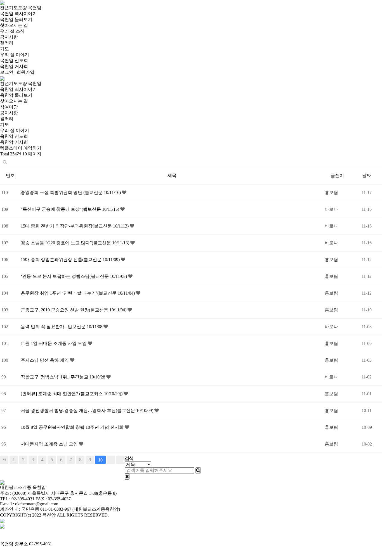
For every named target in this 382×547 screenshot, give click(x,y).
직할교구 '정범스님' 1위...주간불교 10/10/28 (63, 377)
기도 (4, 48)
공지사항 (9, 37)
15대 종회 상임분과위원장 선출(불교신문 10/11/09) (71, 259)
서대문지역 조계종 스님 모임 (50, 444)
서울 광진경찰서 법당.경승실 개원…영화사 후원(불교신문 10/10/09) (87, 410)
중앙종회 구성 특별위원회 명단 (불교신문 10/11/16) (71, 192)
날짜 (366, 175)
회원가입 (25, 72)
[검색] (198, 470)
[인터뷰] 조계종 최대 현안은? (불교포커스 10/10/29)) (72, 393)
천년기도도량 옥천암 (20, 7)
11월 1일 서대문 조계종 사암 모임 (54, 343)
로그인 (6, 72)
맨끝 (120, 460)
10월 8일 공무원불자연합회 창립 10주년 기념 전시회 (73, 427)
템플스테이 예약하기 (20, 148)
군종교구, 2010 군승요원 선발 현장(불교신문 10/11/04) (74, 309)
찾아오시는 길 (14, 25)
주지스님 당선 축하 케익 (45, 360)
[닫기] (127, 476)
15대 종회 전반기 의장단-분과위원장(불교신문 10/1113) (75, 226)
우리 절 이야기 (14, 54)
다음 (111, 460)
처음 (4, 460)
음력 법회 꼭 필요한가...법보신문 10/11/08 (62, 326)
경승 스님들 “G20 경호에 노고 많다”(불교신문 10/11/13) (75, 242)
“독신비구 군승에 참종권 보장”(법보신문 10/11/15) (70, 209)
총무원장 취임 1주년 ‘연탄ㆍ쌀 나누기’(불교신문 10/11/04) (78, 293)
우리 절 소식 (12, 31)
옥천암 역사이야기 (18, 13)
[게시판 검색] (5, 162)
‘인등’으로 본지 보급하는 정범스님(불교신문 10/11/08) (74, 276)
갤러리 (6, 43)
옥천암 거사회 (14, 66)
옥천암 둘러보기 (16, 19)
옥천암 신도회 (14, 60)
